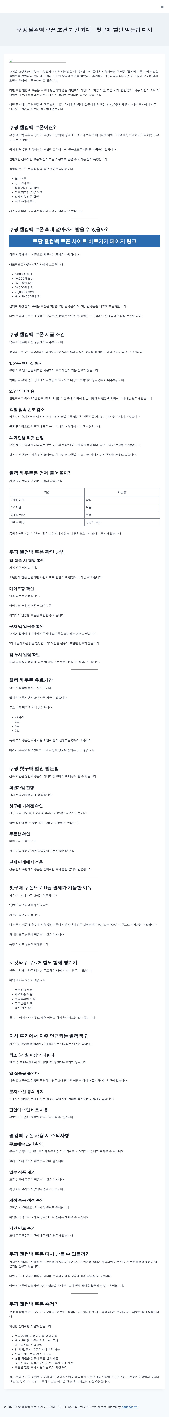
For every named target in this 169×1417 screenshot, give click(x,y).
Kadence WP (130, 1407)
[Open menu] (162, 6)
